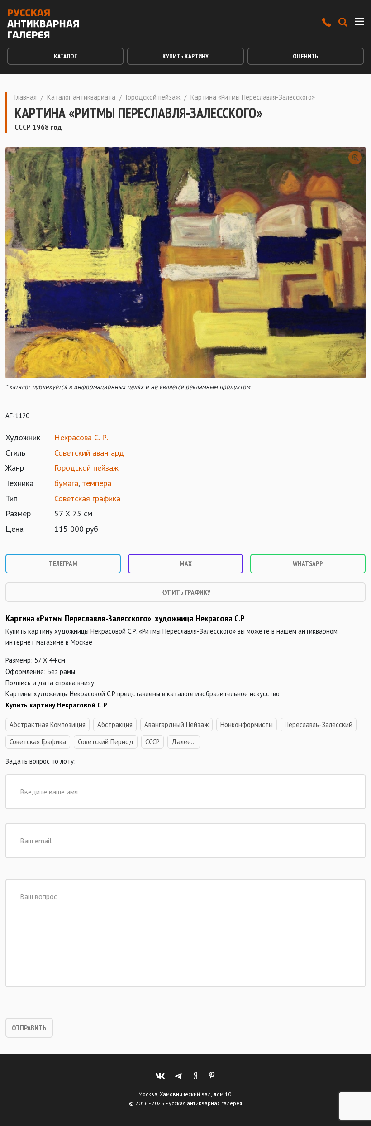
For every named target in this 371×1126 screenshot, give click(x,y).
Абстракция (115, 724)
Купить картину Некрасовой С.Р (56, 705)
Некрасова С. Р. (81, 437)
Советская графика (87, 498)
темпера (96, 483)
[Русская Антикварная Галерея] (43, 23)
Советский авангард (89, 453)
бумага (66, 483)
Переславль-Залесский (318, 724)
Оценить (305, 56)
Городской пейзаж (153, 97)
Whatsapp (308, 563)
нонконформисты (246, 724)
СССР (152, 741)
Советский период (105, 741)
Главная (25, 97)
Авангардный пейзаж (176, 724)
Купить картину (185, 56)
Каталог (65, 56)
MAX (186, 563)
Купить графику (185, 592)
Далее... (183, 741)
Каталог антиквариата (81, 97)
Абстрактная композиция (48, 724)
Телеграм (63, 563)
